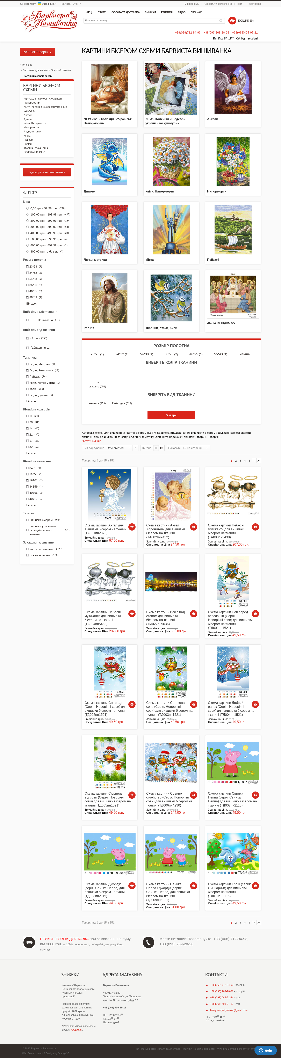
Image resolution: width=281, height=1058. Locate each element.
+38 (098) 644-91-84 (221, 997)
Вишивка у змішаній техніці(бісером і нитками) (49, 530)
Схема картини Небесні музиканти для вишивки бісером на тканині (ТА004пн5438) (103, 618)
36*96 (171, 354)
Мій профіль (192, 3)
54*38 (146, 354)
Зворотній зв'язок (248, 1049)
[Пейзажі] (233, 229)
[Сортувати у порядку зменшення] (135, 448)
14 (34, 428)
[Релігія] (110, 297)
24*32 (122, 354)
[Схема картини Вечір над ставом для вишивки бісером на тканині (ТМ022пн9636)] (171, 582)
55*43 (220, 354)
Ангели (212, 119)
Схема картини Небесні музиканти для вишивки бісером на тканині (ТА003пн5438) (226, 531)
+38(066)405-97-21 (245, 32)
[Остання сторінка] (258, 460)
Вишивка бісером (44, 519)
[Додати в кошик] (132, 527)
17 (34, 440)
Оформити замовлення (218, 3)
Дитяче (89, 191)
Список (161, 448)
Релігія (89, 328)
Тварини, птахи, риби (161, 328)
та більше (46, 251)
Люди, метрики (95, 259)
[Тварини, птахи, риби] (171, 297)
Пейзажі (213, 259)
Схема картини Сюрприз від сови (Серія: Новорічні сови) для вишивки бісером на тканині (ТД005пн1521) (108, 799)
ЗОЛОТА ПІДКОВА (221, 322)
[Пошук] (221, 21)
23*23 (97, 354)
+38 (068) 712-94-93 (230, 939)
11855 (35, 474)
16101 (36, 480)
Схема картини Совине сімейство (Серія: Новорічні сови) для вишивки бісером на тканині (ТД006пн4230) (169, 799)
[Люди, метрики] (110, 229)
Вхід (239, 3)
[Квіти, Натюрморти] (171, 161)
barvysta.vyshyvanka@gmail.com (228, 1010)
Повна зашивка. (43, 555)
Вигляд (146, 448)
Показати (174, 448)
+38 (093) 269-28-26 (176, 944)
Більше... (245, 354)
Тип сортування (93, 448)
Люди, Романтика (44, 370)
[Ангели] (233, 88)
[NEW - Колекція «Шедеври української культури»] (171, 88)
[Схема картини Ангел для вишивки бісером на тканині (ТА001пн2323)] (110, 495)
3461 (35, 468)
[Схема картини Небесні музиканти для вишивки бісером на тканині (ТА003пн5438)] (233, 495)
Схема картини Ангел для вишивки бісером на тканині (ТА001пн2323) (106, 529)
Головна (27, 64)
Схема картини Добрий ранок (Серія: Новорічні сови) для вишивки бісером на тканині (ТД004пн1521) (231, 708)
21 (34, 434)
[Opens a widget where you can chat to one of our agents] (265, 1051)
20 (34, 422)
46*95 (196, 354)
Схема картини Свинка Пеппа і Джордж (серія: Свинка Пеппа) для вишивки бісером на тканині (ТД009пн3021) (168, 892)
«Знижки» (76, 1029)
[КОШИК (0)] (232, 20)
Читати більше (91, 441)
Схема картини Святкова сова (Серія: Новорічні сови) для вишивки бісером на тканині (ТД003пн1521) (169, 708)
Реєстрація (254, 3)
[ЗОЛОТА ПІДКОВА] (233, 295)
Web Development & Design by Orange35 (45, 1053)
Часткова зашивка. (45, 549)
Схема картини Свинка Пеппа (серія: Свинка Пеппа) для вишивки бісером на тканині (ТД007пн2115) (232, 799)
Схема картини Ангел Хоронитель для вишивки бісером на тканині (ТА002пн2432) (165, 531)
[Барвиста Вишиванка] (49, 20)
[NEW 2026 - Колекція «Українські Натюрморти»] (110, 88)
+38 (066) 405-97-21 (221, 1003)
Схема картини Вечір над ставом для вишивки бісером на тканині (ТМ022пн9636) (165, 618)
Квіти (36, 389)
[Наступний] (254, 460)
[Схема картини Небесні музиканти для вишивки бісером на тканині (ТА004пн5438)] (110, 582)
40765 (36, 492)
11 (34, 416)
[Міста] (171, 229)
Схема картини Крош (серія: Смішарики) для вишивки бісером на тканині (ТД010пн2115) (229, 890)
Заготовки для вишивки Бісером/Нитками (47, 70)
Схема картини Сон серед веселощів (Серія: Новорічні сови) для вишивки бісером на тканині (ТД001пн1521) (230, 620)
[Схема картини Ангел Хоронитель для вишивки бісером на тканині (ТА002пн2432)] (171, 495)
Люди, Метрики (42, 364)
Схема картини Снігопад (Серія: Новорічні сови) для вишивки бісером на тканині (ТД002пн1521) (106, 708)
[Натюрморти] (233, 161)
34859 (36, 486)
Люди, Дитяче (41, 395)
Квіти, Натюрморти (159, 191)
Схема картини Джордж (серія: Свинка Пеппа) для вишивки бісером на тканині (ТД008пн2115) (106, 890)
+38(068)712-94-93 (188, 32)
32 (34, 446)
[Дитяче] (110, 161)
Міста (149, 259)
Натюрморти (216, 191)
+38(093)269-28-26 (216, 32)
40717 (36, 499)
